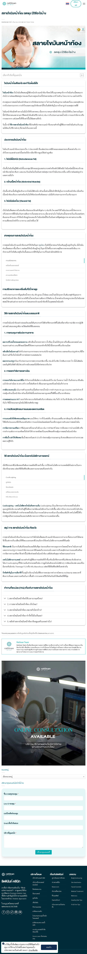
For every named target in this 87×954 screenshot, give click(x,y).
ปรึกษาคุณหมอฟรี (43, 852)
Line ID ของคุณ (10, 804)
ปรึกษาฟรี (76, 3)
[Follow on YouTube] (20, 912)
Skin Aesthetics (76, 882)
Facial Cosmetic (76, 887)
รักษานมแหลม (37, 907)
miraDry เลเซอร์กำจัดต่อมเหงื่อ (39, 930)
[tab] (45, 260)
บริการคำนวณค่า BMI (39, 878)
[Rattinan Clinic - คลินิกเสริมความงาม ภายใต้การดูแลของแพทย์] (10, 3)
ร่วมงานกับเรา (56, 900)
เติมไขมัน (35, 902)
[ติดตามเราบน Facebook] (4, 912)
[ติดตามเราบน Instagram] (8, 912)
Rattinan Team (29, 22)
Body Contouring (76, 878)
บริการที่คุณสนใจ (10, 833)
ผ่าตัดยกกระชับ (37, 911)
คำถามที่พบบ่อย (56, 891)
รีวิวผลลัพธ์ (55, 896)
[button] (84, 3)
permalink (50, 633)
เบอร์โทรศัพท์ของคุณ (11, 813)
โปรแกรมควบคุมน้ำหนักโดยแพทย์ (40, 917)
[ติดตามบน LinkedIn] (16, 912)
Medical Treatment (77, 891)
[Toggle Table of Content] (80, 75)
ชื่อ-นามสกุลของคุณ (11, 794)
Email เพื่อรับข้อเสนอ (11, 823)
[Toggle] (5, 598)
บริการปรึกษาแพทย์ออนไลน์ (38, 883)
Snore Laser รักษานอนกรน (40, 937)
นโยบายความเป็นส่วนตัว (58, 905)
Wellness (74, 896)
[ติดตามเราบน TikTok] (12, 912)
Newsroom (55, 887)
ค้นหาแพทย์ (36, 893)
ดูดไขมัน (35, 898)
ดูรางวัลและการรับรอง (58, 878)
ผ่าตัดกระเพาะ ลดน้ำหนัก (39, 924)
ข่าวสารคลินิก (56, 882)
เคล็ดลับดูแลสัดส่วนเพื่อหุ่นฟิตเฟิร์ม (27, 633)
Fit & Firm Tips (75, 904)
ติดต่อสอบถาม (37, 889)
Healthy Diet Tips (76, 900)
